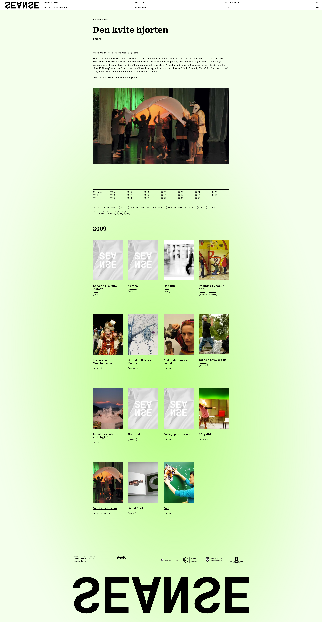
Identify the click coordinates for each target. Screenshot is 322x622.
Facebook (121, 557)
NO (317, 2)
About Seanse (51, 3)
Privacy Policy (80, 561)
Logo (75, 563)
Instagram (121, 559)
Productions (141, 8)
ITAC (227, 8)
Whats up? (140, 3)
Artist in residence (55, 8)
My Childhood (232, 3)
